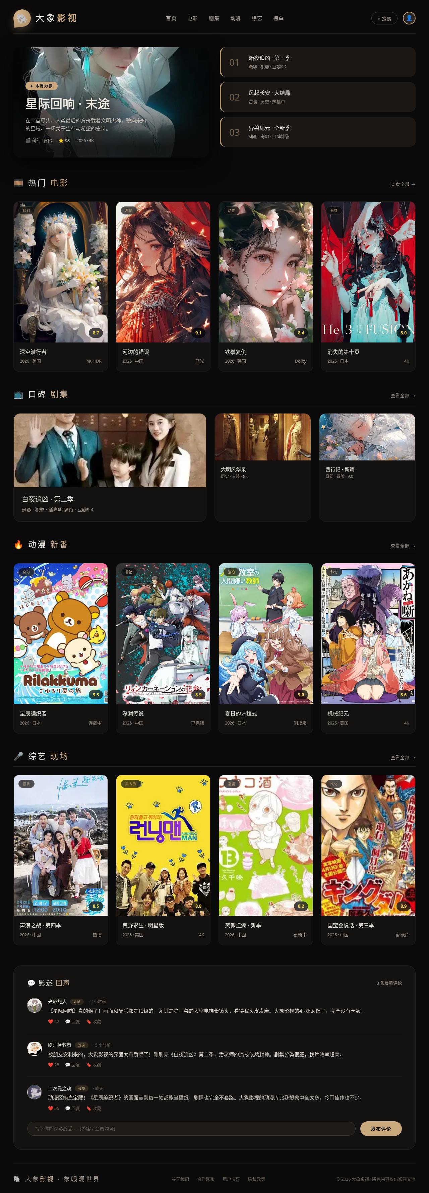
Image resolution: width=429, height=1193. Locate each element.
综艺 (257, 18)
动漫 (235, 18)
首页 (171, 18)
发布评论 (381, 1129)
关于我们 (180, 1179)
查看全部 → (403, 184)
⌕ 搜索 (384, 18)
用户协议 (231, 1179)
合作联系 (205, 1179)
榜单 (278, 18)
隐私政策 (256, 1179)
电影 (192, 18)
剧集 (214, 18)
